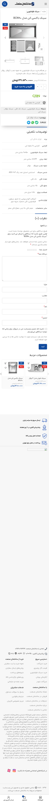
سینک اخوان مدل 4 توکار (37, 378)
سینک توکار (8, 109)
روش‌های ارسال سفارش (14, 668)
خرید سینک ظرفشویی (38, 672)
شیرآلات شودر (41, 681)
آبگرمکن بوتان (41, 677)
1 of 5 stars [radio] (36, 250)
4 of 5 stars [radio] (30, 250)
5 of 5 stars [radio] (28, 250)
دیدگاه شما (42, 254)
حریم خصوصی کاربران (15, 701)
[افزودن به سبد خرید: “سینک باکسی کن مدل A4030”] (5, 363)
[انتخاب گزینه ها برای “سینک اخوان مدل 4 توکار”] (29, 363)
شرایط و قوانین (18, 696)
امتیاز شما (43, 250)
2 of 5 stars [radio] (34, 250)
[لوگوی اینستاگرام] (15, 771)
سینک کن (42, 112)
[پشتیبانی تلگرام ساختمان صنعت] (28, 122)
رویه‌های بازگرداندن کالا (15, 677)
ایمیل (44, 318)
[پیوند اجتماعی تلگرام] (16, 653)
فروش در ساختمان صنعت (37, 696)
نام (45, 306)
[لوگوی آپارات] (9, 771)
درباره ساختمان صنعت (38, 705)
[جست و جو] (5, 4)
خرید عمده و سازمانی (16, 681)
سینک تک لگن (20, 109)
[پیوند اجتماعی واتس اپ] (24, 653)
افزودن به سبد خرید (23, 86)
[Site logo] (24, 4)
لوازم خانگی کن (35, 139)
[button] (43, 37)
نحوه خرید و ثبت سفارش (14, 663)
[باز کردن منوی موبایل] (45, 4)
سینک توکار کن (33, 117)
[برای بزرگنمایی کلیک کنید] (41, 49)
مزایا (45, 284)
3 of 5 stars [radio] (32, 250)
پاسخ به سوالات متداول (15, 692)
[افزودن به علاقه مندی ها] (29, 368)
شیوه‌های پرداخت (17, 672)
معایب (44, 295)
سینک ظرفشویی (33, 11)
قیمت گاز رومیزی (40, 668)
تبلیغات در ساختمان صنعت (36, 701)
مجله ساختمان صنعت (38, 692)
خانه (44, 11)
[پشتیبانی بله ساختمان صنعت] (36, 122)
